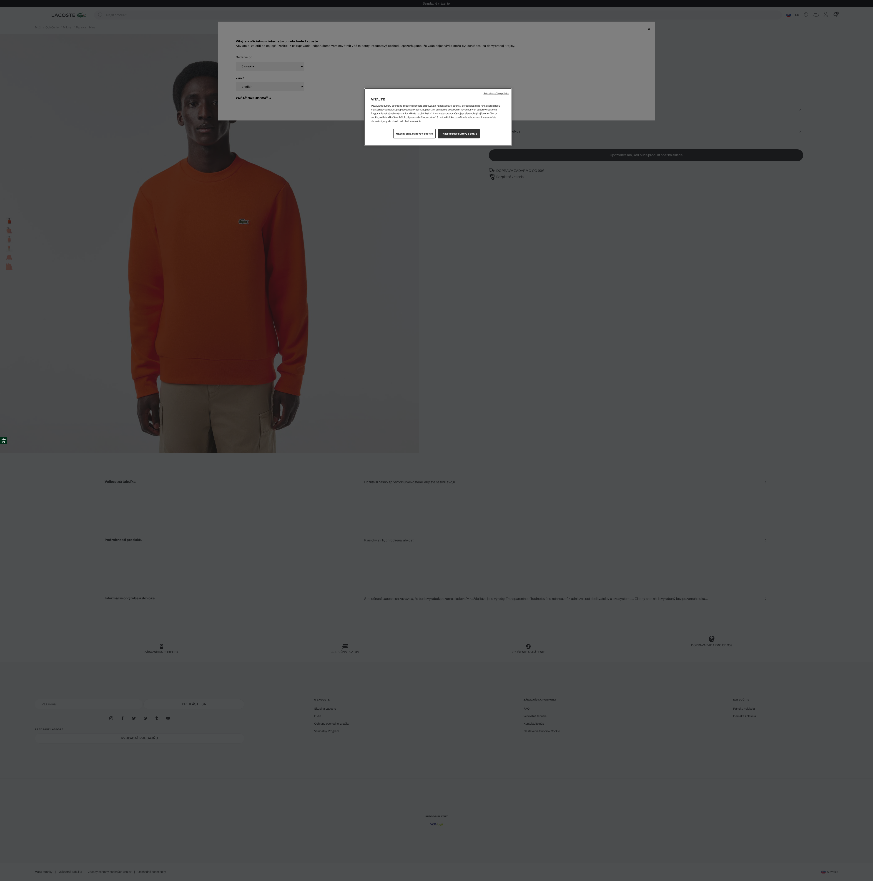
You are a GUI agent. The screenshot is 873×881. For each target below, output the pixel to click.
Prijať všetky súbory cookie (459, 133)
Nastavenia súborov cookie (414, 133)
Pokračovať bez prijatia (496, 93)
